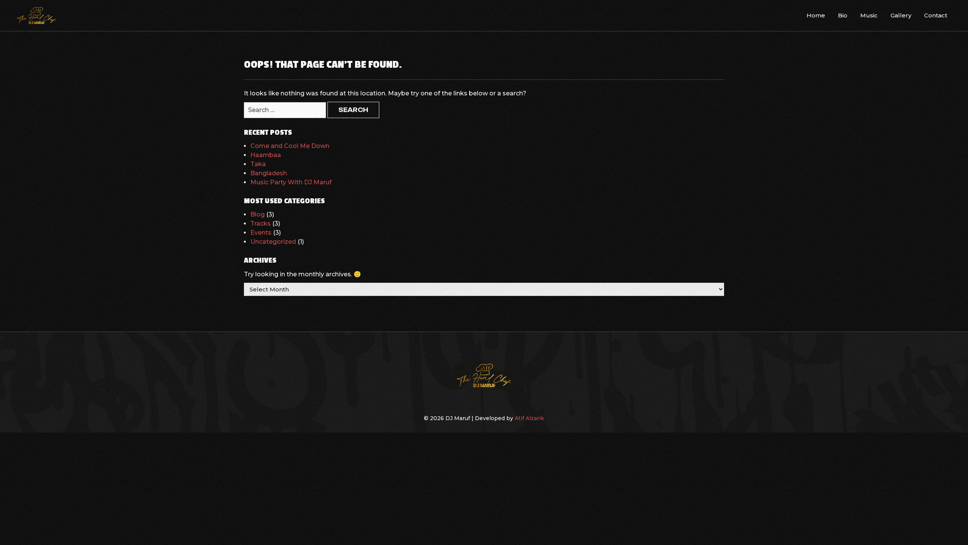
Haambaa (265, 155)
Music (869, 15)
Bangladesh (268, 173)
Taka (258, 164)
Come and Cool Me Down (289, 145)
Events (260, 232)
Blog (257, 214)
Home (816, 15)
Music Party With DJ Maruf (291, 182)
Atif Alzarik (529, 418)
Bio (842, 15)
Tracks (260, 223)
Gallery (900, 15)
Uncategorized (273, 241)
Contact (935, 15)
